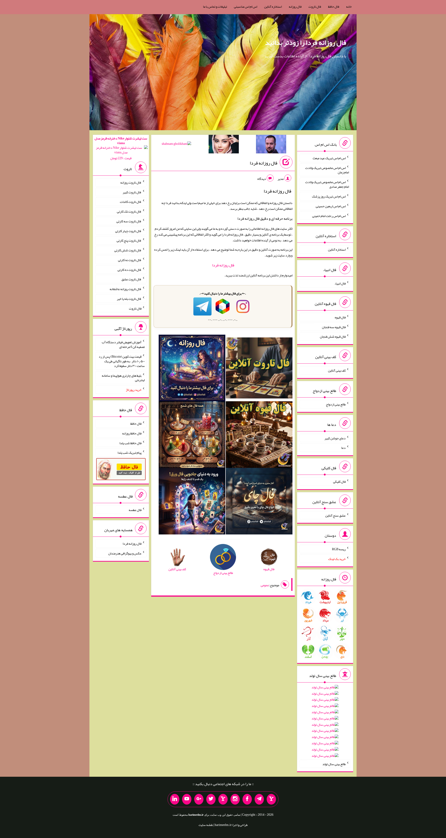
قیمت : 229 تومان (121, 148)
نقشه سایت (206, 825)
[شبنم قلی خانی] (176, 144)
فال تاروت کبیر (132, 192)
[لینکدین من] (174, 799)
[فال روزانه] (192, 369)
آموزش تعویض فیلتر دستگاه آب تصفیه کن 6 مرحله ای (123, 344)
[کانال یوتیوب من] (186, 799)
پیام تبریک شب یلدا (129, 452)
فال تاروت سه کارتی (128, 221)
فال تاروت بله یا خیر (129, 298)
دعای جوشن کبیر (335, 438)
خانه (349, 6)
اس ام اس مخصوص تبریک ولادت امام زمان (327, 169)
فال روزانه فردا (263, 163)
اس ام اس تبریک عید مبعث (329, 158)
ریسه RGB (339, 549)
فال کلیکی (339, 481)
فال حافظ (333, 6)
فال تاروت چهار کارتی (128, 230)
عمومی (265, 585)
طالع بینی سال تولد (334, 763)
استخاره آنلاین (273, 6)
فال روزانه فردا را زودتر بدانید (305, 42)
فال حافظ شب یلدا (130, 443)
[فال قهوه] (259, 435)
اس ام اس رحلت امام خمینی (329, 215)
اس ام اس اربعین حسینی (331, 206)
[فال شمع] (192, 435)
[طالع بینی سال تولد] (325, 723)
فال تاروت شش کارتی (127, 250)
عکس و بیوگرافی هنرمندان (124, 553)
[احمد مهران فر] (271, 145)
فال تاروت (314, 6)
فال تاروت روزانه (130, 182)
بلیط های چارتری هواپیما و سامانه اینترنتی (123, 377)
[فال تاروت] (259, 369)
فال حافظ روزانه (131, 433)
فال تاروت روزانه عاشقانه (125, 289)
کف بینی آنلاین (337, 370)
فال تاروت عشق (131, 279)
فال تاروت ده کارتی (129, 269)
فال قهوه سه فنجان (334, 327)
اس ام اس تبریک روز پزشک (329, 196)
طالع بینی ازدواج (336, 404)
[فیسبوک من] (247, 799)
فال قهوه (340, 317)
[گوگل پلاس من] (198, 799)
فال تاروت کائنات (130, 201)
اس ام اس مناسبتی (245, 6)
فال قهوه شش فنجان (333, 336)
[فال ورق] (192, 502)
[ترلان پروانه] (224, 145)
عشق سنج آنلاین (335, 515)
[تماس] (223, 799)
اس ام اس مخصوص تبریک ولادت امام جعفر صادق (327, 184)
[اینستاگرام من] (235, 799)
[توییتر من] (211, 799)
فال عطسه (135, 509)
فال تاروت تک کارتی (129, 211)
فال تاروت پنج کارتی (129, 240)
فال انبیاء (340, 283)
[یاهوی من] (271, 799)
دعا (343, 447)
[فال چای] (259, 502)
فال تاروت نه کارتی (129, 260)
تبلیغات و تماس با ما (215, 6)
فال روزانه (295, 6)
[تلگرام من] (259, 799)
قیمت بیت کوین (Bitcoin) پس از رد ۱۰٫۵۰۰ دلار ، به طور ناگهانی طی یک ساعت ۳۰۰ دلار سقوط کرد (122, 361)
